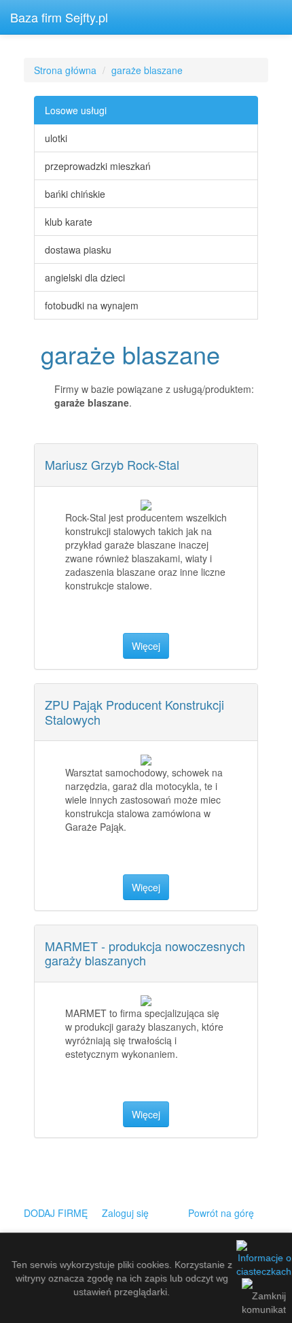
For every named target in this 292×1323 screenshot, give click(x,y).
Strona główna (65, 70)
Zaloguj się (125, 1213)
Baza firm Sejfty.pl (59, 17)
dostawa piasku (78, 249)
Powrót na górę (221, 1213)
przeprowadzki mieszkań (98, 166)
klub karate (68, 221)
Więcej (146, 646)
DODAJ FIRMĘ (56, 1213)
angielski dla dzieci (85, 277)
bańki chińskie (75, 194)
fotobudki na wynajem (92, 305)
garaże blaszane (147, 70)
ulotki (56, 138)
